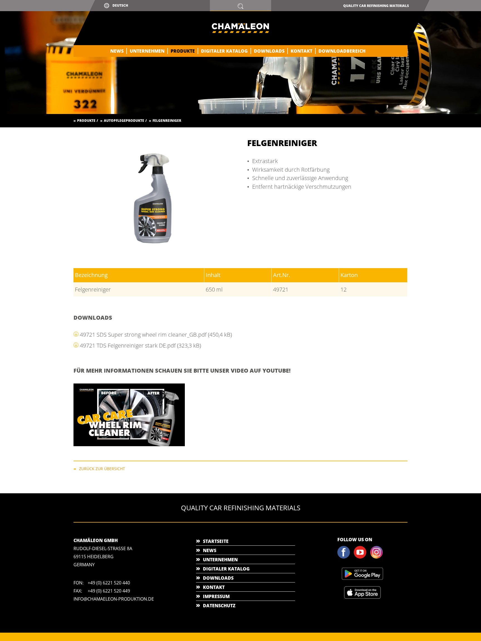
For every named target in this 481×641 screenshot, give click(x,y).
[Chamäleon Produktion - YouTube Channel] (361, 557)
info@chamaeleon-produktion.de (113, 599)
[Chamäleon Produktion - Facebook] (345, 557)
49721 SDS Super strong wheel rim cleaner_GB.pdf (156, 334)
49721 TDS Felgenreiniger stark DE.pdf (140, 345)
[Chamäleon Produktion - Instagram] (378, 557)
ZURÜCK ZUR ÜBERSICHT (102, 468)
